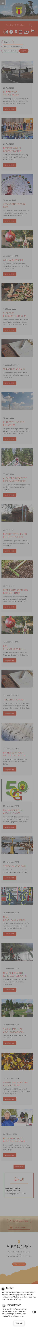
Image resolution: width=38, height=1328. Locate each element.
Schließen (19, 1323)
